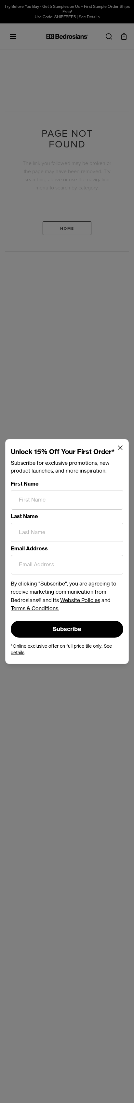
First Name (25, 483)
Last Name (24, 516)
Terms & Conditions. (35, 608)
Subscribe (67, 629)
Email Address (29, 548)
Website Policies (80, 600)
